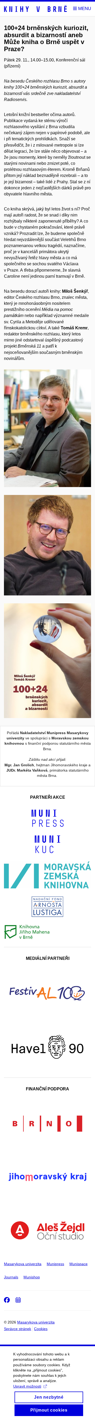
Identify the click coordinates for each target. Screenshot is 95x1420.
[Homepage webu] (35, 8)
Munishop (31, 1277)
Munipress (55, 1264)
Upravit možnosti (27, 1386)
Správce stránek (17, 1329)
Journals (11, 1277)
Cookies (41, 1329)
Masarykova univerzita (22, 1264)
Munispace (78, 1264)
